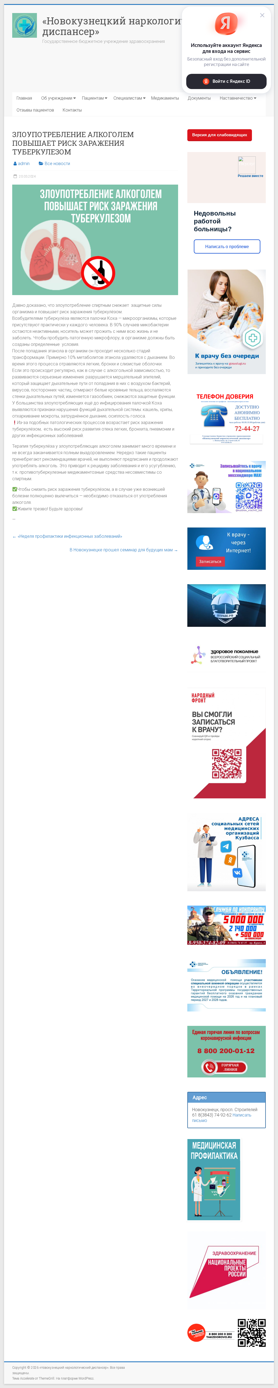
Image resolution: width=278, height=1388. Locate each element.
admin (24, 163)
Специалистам (127, 98)
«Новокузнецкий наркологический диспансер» (129, 26)
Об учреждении (56, 98)
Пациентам (93, 98)
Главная (24, 98)
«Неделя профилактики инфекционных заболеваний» (67, 536)
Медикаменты (165, 98)
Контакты (72, 110)
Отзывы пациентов (35, 110)
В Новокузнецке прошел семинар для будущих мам (124, 549)
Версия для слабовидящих (219, 134)
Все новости (57, 163)
